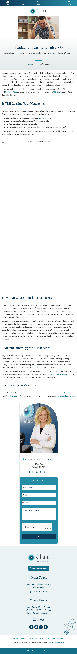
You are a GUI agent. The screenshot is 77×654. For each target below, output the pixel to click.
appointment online (67, 396)
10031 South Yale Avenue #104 (38, 584)
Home (29, 64)
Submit (39, 537)
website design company (57, 643)
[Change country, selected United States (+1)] (24, 503)
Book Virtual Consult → (39, 651)
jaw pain (35, 367)
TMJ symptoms (44, 118)
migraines (51, 374)
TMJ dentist (57, 92)
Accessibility (60, 638)
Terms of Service (44, 638)
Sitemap (15, 638)
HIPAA (53, 638)
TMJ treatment (61, 374)
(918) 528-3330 (11, 92)
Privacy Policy (33, 638)
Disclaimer (23, 638)
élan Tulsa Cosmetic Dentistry (60, 393)
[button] (38, 568)
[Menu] (69, 2)
